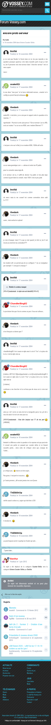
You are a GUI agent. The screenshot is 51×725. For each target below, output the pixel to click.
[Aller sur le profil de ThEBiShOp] (6, 494)
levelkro (12, 630)
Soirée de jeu (31, 671)
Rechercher (6, 673)
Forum (29, 668)
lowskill (12, 611)
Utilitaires (6, 700)
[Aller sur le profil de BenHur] (6, 560)
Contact (29, 702)
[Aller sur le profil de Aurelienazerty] (6, 647)
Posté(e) (21, 54)
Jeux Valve (30, 682)
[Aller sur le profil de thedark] (6, 108)
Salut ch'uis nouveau (17, 616)
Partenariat (30, 697)
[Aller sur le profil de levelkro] (6, 626)
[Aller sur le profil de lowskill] (6, 609)
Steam (5, 692)
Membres (30, 673)
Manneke (12, 608)
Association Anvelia (8, 716)
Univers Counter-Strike (27, 43)
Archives (5, 671)
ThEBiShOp (16, 492)
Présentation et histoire (34, 692)
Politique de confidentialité (12, 721)
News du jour (7, 668)
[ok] (47, 10)
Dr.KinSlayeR (14, 638)
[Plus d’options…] (45, 52)
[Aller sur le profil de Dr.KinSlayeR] (6, 637)
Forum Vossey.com (13, 22)
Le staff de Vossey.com (34, 695)
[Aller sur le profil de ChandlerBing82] (6, 305)
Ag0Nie (11, 619)
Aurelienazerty (14, 651)
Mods (28, 684)
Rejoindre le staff (32, 700)
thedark (14, 107)
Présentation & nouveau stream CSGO (23, 636)
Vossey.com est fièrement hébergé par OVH (33, 721)
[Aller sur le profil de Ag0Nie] (6, 617)
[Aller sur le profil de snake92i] (6, 85)
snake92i (15, 84)
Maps (4, 697)
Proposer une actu (8, 676)
